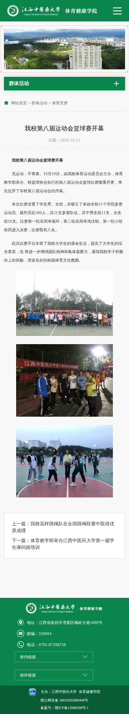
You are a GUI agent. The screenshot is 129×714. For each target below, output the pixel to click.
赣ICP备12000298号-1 (72, 708)
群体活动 (39, 103)
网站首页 (19, 103)
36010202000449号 (73, 700)
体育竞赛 (60, 103)
